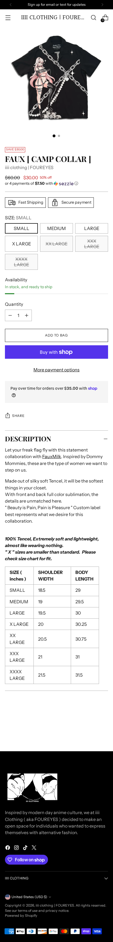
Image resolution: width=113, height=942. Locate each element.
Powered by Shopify (21, 915)
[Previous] (11, 4)
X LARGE (21, 243)
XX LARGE (56, 243)
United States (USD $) (29, 897)
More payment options (56, 369)
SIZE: (18, 217)
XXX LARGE (91, 243)
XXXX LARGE (21, 261)
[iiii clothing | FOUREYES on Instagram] (17, 848)
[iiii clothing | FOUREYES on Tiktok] (25, 848)
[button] (56, 183)
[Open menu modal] (7, 17)
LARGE (91, 228)
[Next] (102, 4)
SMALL (21, 228)
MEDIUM (56, 228)
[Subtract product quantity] (27, 315)
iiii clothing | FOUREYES (29, 167)
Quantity (14, 304)
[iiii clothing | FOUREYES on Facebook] (8, 848)
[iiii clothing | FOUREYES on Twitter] (34, 848)
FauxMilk (51, 456)
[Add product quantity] (10, 315)
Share (18, 416)
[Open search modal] (93, 17)
